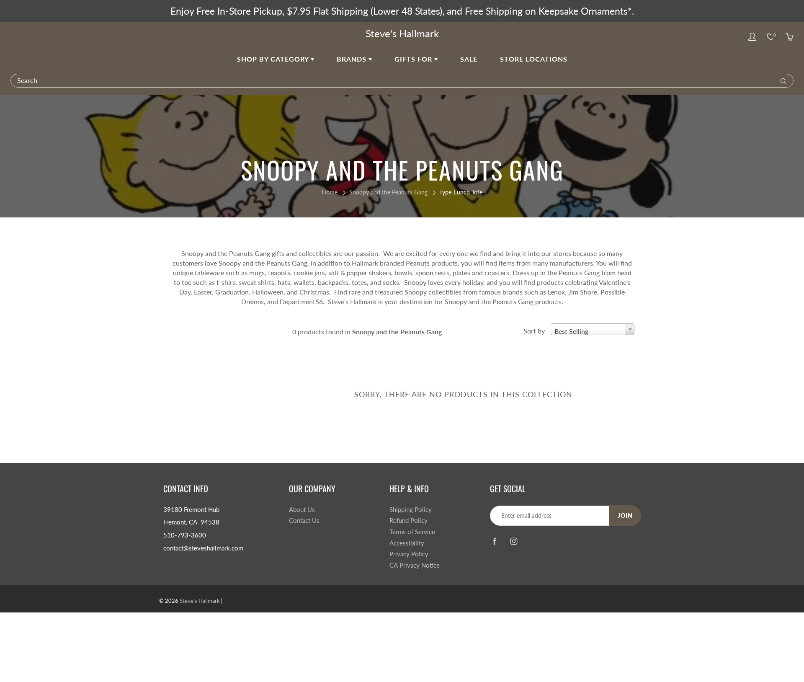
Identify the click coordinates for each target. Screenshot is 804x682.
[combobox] (592, 329)
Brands (352, 59)
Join (625, 515)
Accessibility (406, 543)
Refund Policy (408, 520)
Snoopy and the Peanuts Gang (388, 192)
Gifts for (414, 59)
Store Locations (533, 59)
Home (330, 192)
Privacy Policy (408, 554)
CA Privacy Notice (414, 565)
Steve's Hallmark (402, 33)
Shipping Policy (410, 509)
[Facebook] (494, 541)
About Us (302, 509)
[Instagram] (513, 541)
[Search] (781, 80)
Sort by (534, 331)
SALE (468, 59)
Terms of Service (412, 531)
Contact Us (304, 520)
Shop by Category (274, 59)
